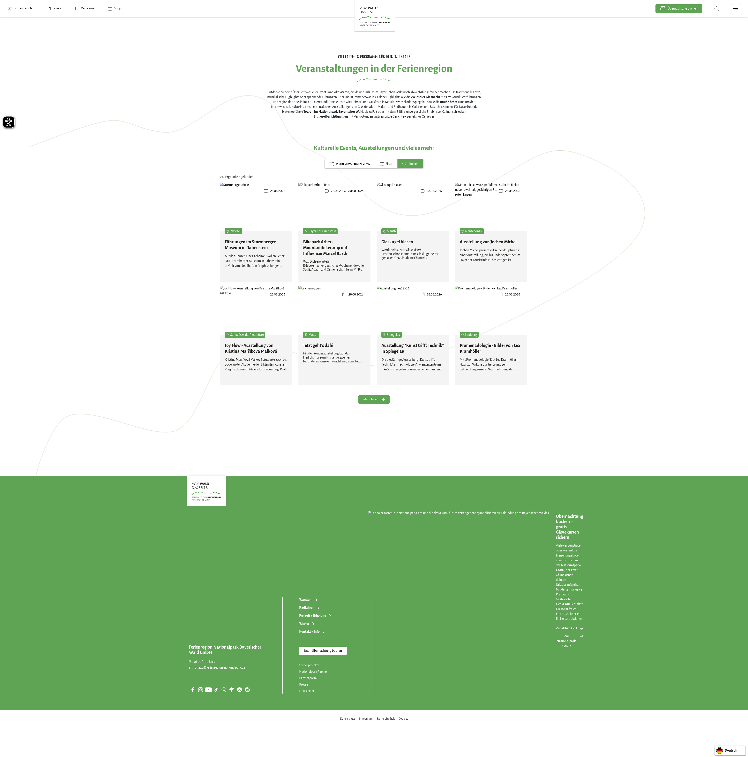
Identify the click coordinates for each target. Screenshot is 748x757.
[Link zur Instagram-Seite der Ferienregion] (200, 689)
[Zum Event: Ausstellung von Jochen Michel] (491, 210)
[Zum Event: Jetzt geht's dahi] (334, 313)
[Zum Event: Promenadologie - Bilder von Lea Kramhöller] (491, 313)
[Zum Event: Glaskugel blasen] (413, 210)
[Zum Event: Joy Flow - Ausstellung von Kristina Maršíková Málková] (256, 313)
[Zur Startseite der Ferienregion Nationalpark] (374, 16)
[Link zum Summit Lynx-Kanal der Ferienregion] (247, 689)
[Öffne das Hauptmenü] (735, 8)
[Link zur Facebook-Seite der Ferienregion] (192, 689)
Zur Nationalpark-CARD (567, 641)
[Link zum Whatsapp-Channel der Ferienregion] (223, 689)
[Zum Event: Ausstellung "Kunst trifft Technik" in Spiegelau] (413, 313)
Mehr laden (370, 399)
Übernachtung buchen (682, 8)
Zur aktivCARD (566, 628)
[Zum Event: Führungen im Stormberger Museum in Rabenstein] (256, 210)
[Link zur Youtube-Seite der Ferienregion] (208, 689)
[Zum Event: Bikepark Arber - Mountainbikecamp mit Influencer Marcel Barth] (334, 210)
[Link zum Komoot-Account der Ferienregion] (239, 689)
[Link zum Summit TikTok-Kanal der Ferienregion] (216, 690)
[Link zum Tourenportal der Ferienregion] (231, 689)
